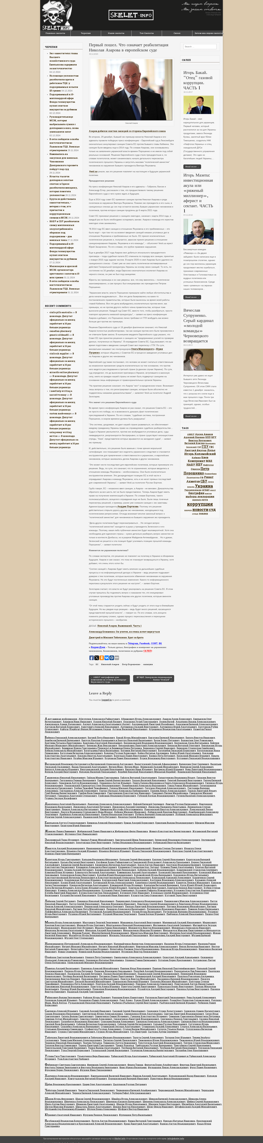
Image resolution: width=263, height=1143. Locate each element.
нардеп (188, 510)
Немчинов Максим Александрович (157, 946)
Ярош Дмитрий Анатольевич (141, 1123)
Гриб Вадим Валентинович (61, 793)
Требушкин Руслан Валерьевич (153, 1045)
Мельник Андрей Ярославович (103, 930)
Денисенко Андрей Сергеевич (129, 806)
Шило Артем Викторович (60, 1104)
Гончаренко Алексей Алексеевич (79, 790)
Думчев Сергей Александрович (63, 817)
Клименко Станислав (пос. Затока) (138, 867)
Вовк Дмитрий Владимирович (203, 769)
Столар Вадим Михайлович (139, 1029)
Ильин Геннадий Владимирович (151, 851)
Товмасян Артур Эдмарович (120, 1042)
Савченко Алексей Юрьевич (61, 1011)
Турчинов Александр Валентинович (152, 1050)
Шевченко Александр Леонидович (84, 1101)
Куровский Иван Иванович (113, 895)
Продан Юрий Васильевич (75, 989)
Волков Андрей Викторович (61, 771)
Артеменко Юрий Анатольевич (178, 726)
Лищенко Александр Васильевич (126, 909)
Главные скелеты (55, 33)
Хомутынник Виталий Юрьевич (87, 1078)
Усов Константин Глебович (73, 1058)
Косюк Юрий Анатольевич (76, 882)
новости (200, 509)
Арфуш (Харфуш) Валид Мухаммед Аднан (85, 729)
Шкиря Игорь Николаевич (131, 1104)
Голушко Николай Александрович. (165, 788)
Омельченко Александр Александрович (137, 957)
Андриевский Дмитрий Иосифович (153, 724)
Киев (204, 457)
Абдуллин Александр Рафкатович (99, 718)
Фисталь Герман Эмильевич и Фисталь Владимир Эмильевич (81, 1067)
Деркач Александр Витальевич (80, 809)
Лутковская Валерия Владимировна (184, 911)
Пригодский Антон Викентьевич (194, 983)
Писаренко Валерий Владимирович (178, 978)
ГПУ (205, 446)
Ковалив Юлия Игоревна (59, 872)
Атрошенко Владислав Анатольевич (170, 729)
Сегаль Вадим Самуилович (77, 1016)
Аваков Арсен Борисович (177, 718)
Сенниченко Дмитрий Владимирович (136, 1018)
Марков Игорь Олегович (91, 925)
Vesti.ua (93, 171)
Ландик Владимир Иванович (118, 903)
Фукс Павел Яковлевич (203, 1067)
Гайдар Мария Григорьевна (103, 777)
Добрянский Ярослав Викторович (167, 812)
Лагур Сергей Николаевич (84, 903)
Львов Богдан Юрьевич (151, 914)
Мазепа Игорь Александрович (63, 922)
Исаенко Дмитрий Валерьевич (63, 853)
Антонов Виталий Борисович (62, 726)
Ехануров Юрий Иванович (76, 825)
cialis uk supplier (59, 353)
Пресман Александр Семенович (154, 983)
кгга (205, 499)
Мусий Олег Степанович (79, 938)
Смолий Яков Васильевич (60, 1024)
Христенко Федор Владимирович (170, 1078)
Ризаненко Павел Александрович (98, 1000)
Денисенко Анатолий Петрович (92, 806)
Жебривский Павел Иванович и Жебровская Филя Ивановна (112, 831)
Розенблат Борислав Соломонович (190, 1000)
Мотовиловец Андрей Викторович (169, 935)
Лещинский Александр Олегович (104, 906)
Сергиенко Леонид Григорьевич (179, 1018)
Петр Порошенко (131, 664)
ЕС (97, 664)
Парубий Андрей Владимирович (153, 971)
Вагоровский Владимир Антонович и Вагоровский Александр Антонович (89, 764)
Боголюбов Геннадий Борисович (177, 750)
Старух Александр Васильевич (198, 1026)
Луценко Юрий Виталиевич (84, 914)
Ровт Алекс (126, 1000)
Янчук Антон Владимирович (109, 1120)
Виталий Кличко (194, 443)
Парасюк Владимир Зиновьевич (113, 971)
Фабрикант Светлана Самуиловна (65, 1064)
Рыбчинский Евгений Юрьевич (177, 1002)
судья (195, 513)
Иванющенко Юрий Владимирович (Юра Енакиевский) (118, 848)
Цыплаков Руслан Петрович (130, 1084)
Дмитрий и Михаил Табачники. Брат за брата (116, 637)
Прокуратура (193, 477)
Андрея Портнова (127, 506)
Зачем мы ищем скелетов (209, 33)
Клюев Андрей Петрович (79, 869)
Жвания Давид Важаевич (60, 831)
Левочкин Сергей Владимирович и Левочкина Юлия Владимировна (177, 903)
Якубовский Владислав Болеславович (67, 1120)
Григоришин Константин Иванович (129, 793)
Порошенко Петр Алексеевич (77, 983)
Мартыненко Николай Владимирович (129, 925)
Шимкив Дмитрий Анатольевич (95, 1104)
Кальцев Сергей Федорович (135, 859)
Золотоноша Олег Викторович (93, 842)
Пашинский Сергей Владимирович (158, 973)
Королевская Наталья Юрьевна (82, 880)
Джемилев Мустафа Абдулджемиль (121, 809)
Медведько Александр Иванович (191, 927)
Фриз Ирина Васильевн (133, 1067)
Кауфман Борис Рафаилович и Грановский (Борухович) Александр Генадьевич (143, 862)
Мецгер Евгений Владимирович (110, 933)
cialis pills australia (60, 312)
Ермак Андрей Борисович (139, 822)
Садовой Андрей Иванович (95, 1011)
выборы (191, 496)
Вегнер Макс (116, 766)
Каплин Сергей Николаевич (168, 859)
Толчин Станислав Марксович (201, 1042)
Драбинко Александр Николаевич (79, 814)
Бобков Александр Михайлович (64, 750)
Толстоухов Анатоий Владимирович (160, 1042)
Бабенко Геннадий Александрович (65, 737)
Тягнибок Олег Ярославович (191, 1050)
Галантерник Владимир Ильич (176, 777)
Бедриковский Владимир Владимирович (148, 742)
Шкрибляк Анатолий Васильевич (202, 1104)
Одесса (195, 468)
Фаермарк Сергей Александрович (106, 1064)
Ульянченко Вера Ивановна (93, 1056)
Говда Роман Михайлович (182, 785)
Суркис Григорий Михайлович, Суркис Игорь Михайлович (93, 1031)
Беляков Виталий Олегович (183, 745)
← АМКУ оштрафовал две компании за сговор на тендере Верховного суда (108, 679)
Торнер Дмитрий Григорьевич (96, 1045)
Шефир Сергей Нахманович (203, 1101)
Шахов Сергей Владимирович (92, 1098)
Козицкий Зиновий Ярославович (178, 872)
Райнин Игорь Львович (97, 997)
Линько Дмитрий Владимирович (145, 906)
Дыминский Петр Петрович (100, 817)
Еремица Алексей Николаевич (105, 822)
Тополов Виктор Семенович (61, 1045)
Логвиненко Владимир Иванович (167, 909)
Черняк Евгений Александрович (91, 1093)
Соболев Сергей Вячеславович (134, 1024)
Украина (204, 485)
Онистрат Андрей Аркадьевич (181, 957)
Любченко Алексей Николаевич (185, 914)
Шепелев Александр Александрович (164, 1101)
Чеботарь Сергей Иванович (61, 1090)
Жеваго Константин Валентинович (170, 831)
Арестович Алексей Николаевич (100, 726)
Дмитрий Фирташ (196, 450)
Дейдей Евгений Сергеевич (148, 804)
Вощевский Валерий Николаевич (196, 771)
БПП (208, 437)
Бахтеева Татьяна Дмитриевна (63, 742)
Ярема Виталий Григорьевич (145, 1120)
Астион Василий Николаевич (129, 729)
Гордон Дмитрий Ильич (202, 790)
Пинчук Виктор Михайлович (138, 978)
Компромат (196, 461)
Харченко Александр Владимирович (67, 1075)
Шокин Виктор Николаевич (129, 1106)
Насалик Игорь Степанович (180, 943)
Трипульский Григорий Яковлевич (66, 1047)
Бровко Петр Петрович (162, 755)
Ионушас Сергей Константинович (192, 851)
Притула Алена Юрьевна (105, 986)
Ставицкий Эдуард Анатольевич (120, 1026)
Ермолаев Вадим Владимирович (174, 822)
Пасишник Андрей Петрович (84, 973)
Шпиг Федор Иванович (160, 1106)
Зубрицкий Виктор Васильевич (172, 842)
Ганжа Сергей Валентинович (114, 780)
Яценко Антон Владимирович (178, 1123)
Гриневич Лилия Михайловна (170, 793)
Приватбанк (211, 473)
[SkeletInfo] (131, 15)
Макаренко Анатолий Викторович (140, 922)
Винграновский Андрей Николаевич (102, 769)
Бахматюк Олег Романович (197, 740)
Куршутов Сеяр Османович (147, 895)
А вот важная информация (61, 718)
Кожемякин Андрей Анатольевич (137, 872)
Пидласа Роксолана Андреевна (195, 976)
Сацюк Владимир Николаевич (63, 1013)
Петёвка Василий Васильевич (80, 976)
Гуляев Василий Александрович (195, 795)
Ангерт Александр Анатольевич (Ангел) (106, 724)
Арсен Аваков (204, 434)
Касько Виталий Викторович (77, 862)
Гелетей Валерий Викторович (184, 780)
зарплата (197, 499)
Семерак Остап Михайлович (62, 1018)
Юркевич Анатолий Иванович (63, 1114)
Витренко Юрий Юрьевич (169, 769)
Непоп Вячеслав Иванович (194, 946)
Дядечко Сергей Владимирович (136, 817)
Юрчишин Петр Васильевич (135, 1114)
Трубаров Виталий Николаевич (139, 1047)
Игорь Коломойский (200, 454)
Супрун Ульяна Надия (170, 1029)
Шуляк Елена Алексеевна (102, 1109)
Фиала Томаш (135, 1064)
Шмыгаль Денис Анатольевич (93, 1106)
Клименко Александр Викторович (96, 867)
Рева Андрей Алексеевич (201, 997)
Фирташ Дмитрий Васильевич (198, 1064)
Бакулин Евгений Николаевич (166, 737)
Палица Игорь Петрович (78, 971)
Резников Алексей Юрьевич (61, 1000)
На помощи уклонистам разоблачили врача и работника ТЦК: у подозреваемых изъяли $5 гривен (64, 83)
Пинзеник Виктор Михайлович (100, 978)
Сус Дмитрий (138, 1031)
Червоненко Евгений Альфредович (136, 1090)
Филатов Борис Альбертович (161, 1064)
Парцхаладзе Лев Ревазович (190, 971)
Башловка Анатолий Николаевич (102, 742)
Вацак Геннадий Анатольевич (89, 766)
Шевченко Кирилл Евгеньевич (123, 1101)
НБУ (199, 464)
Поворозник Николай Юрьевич (130, 981)
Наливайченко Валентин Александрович (138, 943)
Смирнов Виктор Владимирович (200, 1021)
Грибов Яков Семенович (92, 793)
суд (212, 509)
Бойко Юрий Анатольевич (185, 753)
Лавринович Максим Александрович (186, 901)
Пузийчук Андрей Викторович (156, 989)
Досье (211, 450)
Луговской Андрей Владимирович (110, 911)
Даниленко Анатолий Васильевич (65, 804)
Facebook (144, 643)
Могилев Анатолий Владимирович (191, 933)
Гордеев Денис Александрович (168, 790)
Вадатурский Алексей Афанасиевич (156, 764)
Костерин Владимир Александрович (172, 880)
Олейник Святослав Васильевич (64, 957)
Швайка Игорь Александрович (129, 1098)
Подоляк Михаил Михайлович (169, 981)
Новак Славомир (67, 951)
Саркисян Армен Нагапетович (202, 1011)
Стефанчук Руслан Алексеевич (102, 1029)
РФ (201, 477)
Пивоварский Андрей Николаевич (155, 976)
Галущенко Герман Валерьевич (78, 780)
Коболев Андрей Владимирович (156, 869)
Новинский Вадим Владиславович (99, 951)
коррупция (200, 504)
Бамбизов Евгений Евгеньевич (62, 740)
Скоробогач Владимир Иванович (80, 1021)
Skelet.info (120, 1139)
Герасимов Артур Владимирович (78, 782)
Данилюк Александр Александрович (110, 804)
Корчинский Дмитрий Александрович (125, 880)
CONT (154, 643)
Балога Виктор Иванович (200, 737)
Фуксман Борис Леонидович (62, 1070)
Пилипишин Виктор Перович (62, 978)
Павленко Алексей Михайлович (100, 968)
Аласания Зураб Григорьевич (140, 721)
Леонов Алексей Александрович (64, 906)
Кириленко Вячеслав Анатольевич (115, 864)
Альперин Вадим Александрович (196, 721)
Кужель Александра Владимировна (79, 890)
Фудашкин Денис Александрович (168, 1067)
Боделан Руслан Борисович (120, 753)
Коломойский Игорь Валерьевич (153, 875)
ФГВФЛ (206, 490)
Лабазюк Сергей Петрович (60, 901)
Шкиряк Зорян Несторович (164, 1104)
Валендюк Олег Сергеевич (194, 764)
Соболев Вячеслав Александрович (96, 1024)
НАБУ (191, 464)
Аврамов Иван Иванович (77, 721)
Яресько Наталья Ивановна (179, 1120)
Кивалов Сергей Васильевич (77, 864)
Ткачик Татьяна (92, 1042)
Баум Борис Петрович (167, 740)
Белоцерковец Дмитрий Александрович (142, 745)
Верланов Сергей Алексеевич (197, 766)
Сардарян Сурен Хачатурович (165, 1011)
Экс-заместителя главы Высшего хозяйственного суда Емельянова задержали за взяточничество (63, 61)
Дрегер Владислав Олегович (117, 814)
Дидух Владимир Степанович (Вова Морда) (87, 812)
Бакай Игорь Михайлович (131, 737)
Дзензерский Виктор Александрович (166, 809)
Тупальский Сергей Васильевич (110, 1050)
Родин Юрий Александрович (151, 1000)
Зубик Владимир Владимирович (132, 842)
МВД (209, 460)
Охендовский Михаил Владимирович (90, 962)
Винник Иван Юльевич (139, 769)
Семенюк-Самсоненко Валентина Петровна (194, 1016)
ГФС (211, 447)
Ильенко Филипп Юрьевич (115, 851)
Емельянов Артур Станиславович (65, 822)
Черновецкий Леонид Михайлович (179, 1090)
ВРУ (213, 437)
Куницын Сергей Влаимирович (169, 892)
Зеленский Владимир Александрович (177, 839)
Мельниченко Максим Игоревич (142, 930)
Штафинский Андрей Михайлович (196, 1106)
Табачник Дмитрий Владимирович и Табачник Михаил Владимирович (88, 1037)
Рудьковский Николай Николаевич (89, 1002)
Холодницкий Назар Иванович (187, 1075)
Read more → (192, 166)
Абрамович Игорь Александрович (141, 718)
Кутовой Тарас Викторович (181, 895)
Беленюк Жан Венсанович (102, 745)
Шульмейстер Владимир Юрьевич (65, 1109)
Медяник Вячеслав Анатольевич (64, 930)
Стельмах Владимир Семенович (64, 1029)
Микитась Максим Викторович (149, 933)
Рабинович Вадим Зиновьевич (63, 997)
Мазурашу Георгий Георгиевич (100, 922)
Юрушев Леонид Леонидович (100, 1114)
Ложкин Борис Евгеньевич (203, 909)
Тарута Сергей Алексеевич (148, 1037)
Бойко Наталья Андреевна (153, 753)
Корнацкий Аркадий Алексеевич (171, 877)
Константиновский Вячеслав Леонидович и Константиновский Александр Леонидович (98, 877)
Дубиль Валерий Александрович (154, 814)
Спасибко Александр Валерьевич (80, 1026)
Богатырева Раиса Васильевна (101, 750)
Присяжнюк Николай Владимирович (67, 986)
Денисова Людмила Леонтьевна (167, 806)
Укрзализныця (193, 490)
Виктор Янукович (200, 440)
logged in (107, 699)
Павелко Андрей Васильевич (62, 968)
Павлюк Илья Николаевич (135, 968)
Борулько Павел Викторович (131, 755)
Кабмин (196, 457)
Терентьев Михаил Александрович (81, 1040)
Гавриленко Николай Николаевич (65, 777)
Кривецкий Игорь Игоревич (126, 885)
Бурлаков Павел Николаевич (122, 758)
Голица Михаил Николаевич (126, 788)
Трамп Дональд (125, 1045)
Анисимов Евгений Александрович (197, 724)
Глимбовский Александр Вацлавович (144, 785)
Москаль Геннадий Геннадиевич (128, 935)
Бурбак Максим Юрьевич (88, 758)
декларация (205, 496)
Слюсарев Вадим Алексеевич (118, 1021)
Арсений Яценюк (194, 437)
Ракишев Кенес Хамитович (128, 997)
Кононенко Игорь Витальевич (191, 875)
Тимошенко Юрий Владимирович (199, 1040)
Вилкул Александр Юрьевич (62, 769)
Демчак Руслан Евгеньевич (181, 804)
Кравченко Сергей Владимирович (155, 882)
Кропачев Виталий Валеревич (161, 885)
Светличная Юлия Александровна (102, 1013)
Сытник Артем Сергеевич (163, 1031)
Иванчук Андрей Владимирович (65, 848)
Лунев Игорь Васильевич (147, 911)
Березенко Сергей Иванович (159, 748)
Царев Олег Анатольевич (97, 1084)
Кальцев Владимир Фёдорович (100, 859)
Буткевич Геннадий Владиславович (198, 758)
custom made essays (60, 413)
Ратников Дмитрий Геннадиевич (165, 997)
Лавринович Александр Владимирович (139, 901)
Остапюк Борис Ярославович (175, 960)
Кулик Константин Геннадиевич (99, 892)
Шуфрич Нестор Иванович (133, 1109)
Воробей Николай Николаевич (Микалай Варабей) (147, 771)
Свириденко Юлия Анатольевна (143, 1013)
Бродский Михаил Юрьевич (193, 755)
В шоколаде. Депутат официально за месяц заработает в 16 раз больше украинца (63, 320)
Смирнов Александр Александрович (158, 1021)
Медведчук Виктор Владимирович (149, 927)
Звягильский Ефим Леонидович (134, 839)
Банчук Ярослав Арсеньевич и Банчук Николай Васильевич (117, 740)
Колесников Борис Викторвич (78, 875)
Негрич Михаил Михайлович (79, 946)
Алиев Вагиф (166, 721)
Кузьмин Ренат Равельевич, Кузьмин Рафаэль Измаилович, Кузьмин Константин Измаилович (159, 890)
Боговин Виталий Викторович (139, 750)
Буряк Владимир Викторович (157, 758)
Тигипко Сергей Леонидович (120, 1040)
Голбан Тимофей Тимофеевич (91, 788)
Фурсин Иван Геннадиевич (96, 1070)
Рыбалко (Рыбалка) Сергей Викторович (135, 1002)
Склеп (177, 33)
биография (196, 493)
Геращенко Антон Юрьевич (115, 782)
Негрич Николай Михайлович (116, 946)
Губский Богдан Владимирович (156, 795)
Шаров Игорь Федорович (59, 1098)
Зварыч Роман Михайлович (97, 839)
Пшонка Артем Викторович (192, 989)
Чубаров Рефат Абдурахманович (131, 1093)
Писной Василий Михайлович (93, 981)
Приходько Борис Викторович (175, 986)
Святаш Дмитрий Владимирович (184, 1013)
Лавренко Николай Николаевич (95, 901)
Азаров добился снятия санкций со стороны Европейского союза (127, 131)
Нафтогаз (208, 465)
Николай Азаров (110, 664)
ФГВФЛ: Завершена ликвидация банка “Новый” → (154, 678)
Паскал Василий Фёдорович (119, 973)
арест (213, 490)
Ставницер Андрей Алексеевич (160, 1026)
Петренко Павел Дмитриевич (116, 976)
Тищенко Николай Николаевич (63, 1042)
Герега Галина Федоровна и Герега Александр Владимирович (168, 782)
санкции (148, 664)
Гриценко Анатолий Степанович (77, 795)
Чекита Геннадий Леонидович (96, 1090)
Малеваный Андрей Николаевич (181, 922)
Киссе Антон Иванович (151, 864)
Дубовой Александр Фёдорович (194, 814)
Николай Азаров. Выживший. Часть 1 (119, 625)
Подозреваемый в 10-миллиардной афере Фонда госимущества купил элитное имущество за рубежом (63, 102)
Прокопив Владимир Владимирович (114, 989)
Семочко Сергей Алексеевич (96, 1018)
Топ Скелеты (147, 33)
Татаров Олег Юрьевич (178, 1037)
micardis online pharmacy (64, 372)
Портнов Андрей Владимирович (115, 983)
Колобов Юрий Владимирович (115, 875)
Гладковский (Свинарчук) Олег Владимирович (92, 785)
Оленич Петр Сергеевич (99, 957)
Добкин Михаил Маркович (130, 812)
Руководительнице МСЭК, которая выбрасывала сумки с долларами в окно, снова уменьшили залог (64, 124)
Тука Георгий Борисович (75, 1050)
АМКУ (191, 434)
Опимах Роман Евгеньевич (141, 960)
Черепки (86, 33)
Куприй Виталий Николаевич (78, 895)
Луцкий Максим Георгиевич (120, 914)
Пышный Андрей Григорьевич (85, 991)
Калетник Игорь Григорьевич (63, 859)
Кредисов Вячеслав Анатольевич (89, 885)
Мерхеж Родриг (81, 933)
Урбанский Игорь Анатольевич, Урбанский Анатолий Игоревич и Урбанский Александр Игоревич (130, 1057)
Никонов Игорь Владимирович (179, 949)
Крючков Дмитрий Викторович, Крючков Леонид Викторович (165, 887)
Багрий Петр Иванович (101, 737)
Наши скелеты (116, 33)
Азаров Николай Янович (107, 721)
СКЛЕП (147, 650)
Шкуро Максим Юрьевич (59, 1106)
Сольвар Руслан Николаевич (170, 1024)
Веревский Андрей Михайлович (159, 766)
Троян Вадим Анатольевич (104, 1047)
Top (255, 1135)
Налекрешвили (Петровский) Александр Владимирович (78, 943)
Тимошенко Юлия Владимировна (158, 1040)
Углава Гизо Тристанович (60, 1056)
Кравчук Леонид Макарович (193, 882)
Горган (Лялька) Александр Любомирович (124, 790)
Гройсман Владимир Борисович (117, 795)
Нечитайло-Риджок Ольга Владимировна (134, 949)
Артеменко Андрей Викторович (139, 726)
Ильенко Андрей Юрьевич (82, 851)
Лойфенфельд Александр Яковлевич (66, 911)
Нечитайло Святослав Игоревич (90, 949)
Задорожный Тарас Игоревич (62, 839)
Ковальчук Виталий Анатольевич (95, 872)
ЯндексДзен (98, 647)
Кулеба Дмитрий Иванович (61, 892)
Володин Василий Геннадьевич (98, 771)
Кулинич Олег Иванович (135, 892)
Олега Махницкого (142, 349)
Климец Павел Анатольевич (177, 867)
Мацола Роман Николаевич (111, 927)
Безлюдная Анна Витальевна (191, 742)
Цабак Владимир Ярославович (63, 1084)
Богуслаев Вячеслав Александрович (81, 753)
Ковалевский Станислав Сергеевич (197, 869)
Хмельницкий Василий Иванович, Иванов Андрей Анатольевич (129, 1075)
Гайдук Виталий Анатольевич (138, 777)
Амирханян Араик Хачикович (63, 724)
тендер (203, 513)
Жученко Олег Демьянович (81, 834)
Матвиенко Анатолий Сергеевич (172, 925)
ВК (160, 643)
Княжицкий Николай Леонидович (115, 869)
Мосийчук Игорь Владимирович (88, 935)
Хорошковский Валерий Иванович (128, 1078)
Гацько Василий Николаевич (149, 780)
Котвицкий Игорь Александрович (113, 882)
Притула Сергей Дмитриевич (138, 986)
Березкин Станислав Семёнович (196, 748)
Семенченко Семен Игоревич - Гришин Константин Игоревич (131, 1016)
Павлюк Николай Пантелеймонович (173, 968)
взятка (208, 493)
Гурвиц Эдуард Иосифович (61, 798)
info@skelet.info (175, 1139)
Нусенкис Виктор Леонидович (139, 951)
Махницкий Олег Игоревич (77, 927)
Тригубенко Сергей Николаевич (192, 1045)
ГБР (199, 447)
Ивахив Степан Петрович (168, 848)
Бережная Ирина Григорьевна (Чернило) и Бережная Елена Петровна (102, 748)
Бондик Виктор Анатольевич (94, 755)
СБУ (203, 481)
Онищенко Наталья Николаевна (105, 960)
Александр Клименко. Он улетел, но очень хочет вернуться (124, 631)
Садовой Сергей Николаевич (129, 1011)
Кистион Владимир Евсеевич (183, 864)
